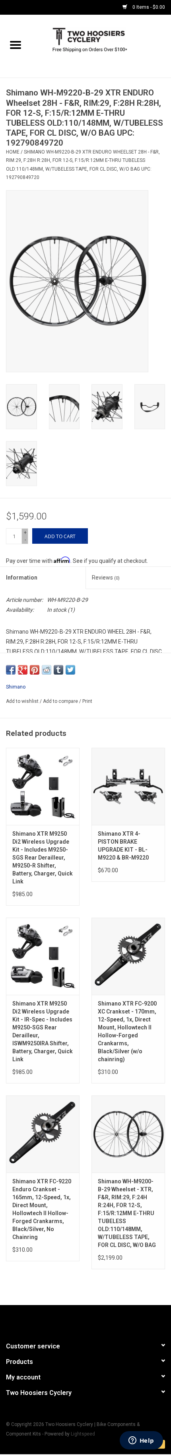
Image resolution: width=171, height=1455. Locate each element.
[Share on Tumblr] (58, 670)
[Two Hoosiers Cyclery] (101, 46)
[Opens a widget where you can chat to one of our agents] (141, 1441)
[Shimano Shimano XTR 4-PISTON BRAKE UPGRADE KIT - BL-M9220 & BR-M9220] (128, 786)
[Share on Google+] (22, 670)
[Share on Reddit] (46, 670)
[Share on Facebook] (11, 670)
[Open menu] (15, 45)
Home (12, 152)
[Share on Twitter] (70, 670)
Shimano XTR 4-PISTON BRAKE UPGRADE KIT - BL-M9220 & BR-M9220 (123, 846)
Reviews (106, 577)
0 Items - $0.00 (148, 7)
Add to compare (61, 701)
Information (21, 577)
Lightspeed (83, 1434)
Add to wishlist (23, 701)
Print (87, 701)
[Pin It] (34, 670)
